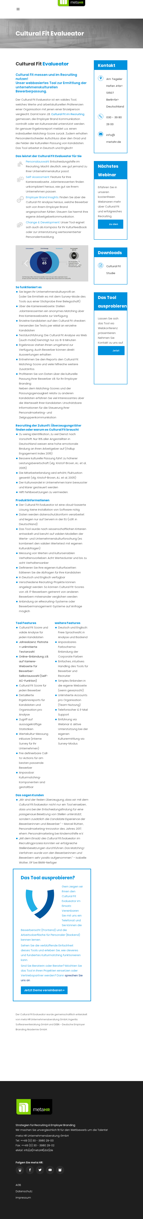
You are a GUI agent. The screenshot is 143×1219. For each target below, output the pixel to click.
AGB (18, 1185)
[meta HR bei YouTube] (50, 1170)
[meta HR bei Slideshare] (20, 1170)
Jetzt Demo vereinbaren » (44, 990)
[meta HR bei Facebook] (30, 1170)
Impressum (23, 1197)
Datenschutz (24, 1191)
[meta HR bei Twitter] (40, 1170)
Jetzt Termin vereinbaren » (111, 352)
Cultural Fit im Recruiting (67, 114)
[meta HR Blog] (60, 1170)
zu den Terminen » (111, 225)
